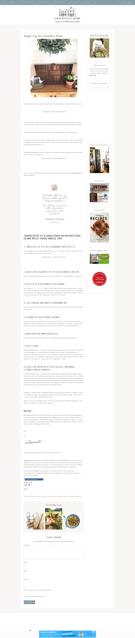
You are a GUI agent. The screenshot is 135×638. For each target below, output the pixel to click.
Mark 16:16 (93, 75)
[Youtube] (127, 0)
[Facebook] (120, 0)
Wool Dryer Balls (38, 288)
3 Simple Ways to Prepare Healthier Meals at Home (72, 522)
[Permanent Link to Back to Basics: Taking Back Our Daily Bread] (35, 529)
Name (26, 562)
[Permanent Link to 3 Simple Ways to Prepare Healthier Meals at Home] (72, 529)
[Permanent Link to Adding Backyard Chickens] (53, 529)
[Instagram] (124, 0)
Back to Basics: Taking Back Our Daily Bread (35, 522)
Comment (27, 545)
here (55, 251)
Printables (78, 496)
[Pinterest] (122, 0)
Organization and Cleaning (66, 496)
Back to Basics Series (50, 496)
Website (26, 579)
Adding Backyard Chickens (53, 518)
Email (26, 571)
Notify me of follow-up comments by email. (38, 590)
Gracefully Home (67, 15)
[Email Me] (129, 0)
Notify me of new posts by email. (34, 596)
